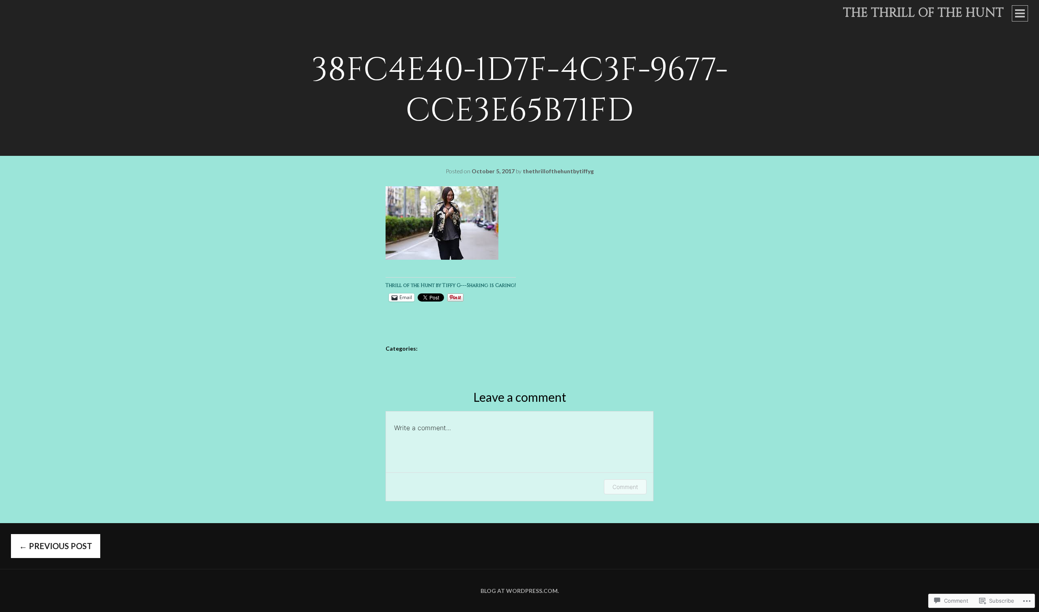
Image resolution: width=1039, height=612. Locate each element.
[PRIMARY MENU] (1020, 13)
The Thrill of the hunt (923, 13)
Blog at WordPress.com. (520, 590)
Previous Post (55, 546)
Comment (625, 486)
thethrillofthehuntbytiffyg (558, 171)
